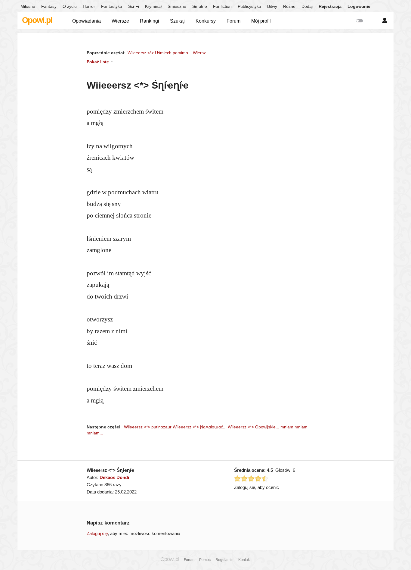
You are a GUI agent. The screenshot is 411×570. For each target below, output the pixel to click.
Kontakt (244, 560)
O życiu (70, 6)
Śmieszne (177, 6)
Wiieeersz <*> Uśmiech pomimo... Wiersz (167, 52)
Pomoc (205, 560)
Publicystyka (249, 6)
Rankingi (149, 20)
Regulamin (224, 560)
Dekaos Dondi (114, 477)
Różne (289, 6)
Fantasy (49, 6)
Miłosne (27, 6)
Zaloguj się (97, 533)
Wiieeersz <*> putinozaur (148, 426)
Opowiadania (86, 20)
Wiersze (120, 20)
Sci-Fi (133, 6)
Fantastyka (111, 6)
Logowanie (359, 6)
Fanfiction (222, 6)
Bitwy (272, 6)
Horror (89, 6)
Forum (233, 20)
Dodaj (307, 6)
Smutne (199, 6)
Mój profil (261, 20)
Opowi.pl (37, 20)
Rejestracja (330, 6)
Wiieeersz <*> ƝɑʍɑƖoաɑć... (200, 426)
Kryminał (153, 6)
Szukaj (177, 20)
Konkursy (206, 20)
